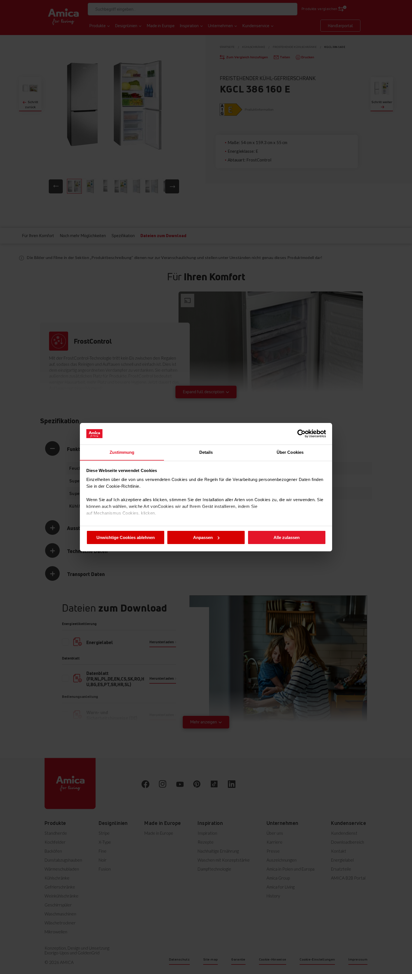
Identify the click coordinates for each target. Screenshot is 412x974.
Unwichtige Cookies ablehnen (125, 537)
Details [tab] (206, 452)
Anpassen (203, 537)
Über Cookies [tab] (290, 452)
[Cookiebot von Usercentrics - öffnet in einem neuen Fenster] (301, 433)
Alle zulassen (287, 537)
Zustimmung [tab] (122, 452)
